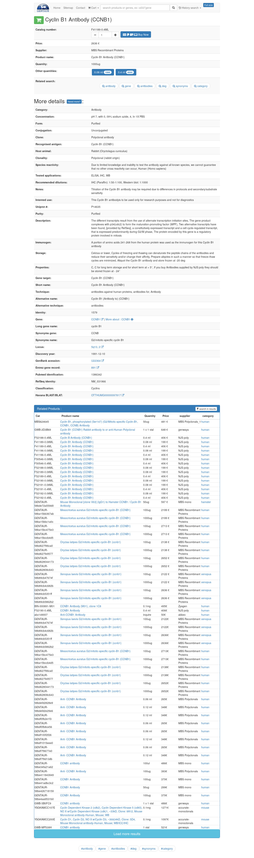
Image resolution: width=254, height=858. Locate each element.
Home (56, 8)
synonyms (181, 86)
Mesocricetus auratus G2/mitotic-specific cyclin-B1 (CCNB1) (95, 510)
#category (167, 848)
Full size (208, 5)
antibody (110, 86)
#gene (102, 848)
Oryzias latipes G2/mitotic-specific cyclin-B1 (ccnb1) (90, 542)
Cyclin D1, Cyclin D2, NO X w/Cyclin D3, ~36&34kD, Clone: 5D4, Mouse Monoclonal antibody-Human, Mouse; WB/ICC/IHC (98, 821)
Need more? (74, 101)
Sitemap (68, 8)
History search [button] (190, 8)
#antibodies (118, 848)
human (205, 421)
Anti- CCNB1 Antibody (73, 699)
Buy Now (143, 34)
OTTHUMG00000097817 (106, 395)
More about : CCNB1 (118, 319)
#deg (133, 848)
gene (127, 86)
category (202, 86)
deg (163, 86)
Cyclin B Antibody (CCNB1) (76, 437)
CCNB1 (96, 319)
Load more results (127, 833)
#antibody (87, 848)
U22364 (96, 360)
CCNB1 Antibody (70, 610)
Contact (80, 8)
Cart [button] (94, 8)
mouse (205, 807)
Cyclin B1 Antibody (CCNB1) (77, 442)
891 (94, 367)
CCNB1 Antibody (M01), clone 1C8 (80, 606)
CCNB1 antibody (70, 763)
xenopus (206, 574)
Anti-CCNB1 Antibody (72, 614)
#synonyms (148, 848)
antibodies (146, 86)
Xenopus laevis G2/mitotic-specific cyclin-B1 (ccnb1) (90, 574)
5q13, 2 (96, 347)
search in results (207, 408)
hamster (206, 502)
